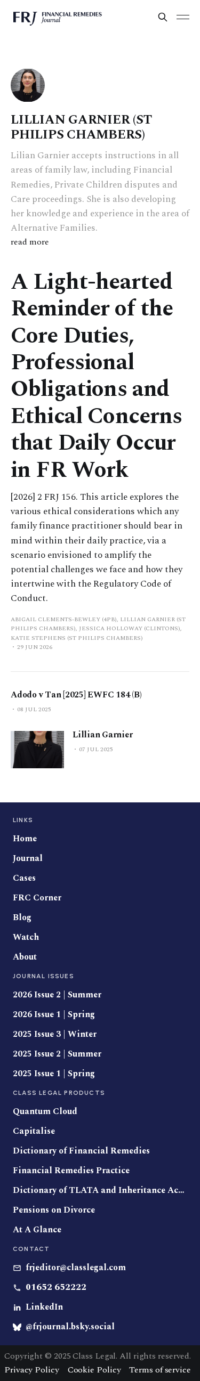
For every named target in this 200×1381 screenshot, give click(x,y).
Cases (24, 878)
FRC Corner (37, 898)
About (25, 957)
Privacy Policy (31, 1369)
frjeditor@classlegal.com (76, 1267)
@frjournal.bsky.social (70, 1327)
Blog (22, 917)
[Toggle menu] (183, 17)
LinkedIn (44, 1307)
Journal (28, 858)
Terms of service (159, 1369)
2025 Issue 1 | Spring (54, 1073)
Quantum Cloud (45, 1111)
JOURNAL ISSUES (43, 976)
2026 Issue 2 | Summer (57, 995)
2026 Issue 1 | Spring (54, 1014)
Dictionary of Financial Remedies (81, 1151)
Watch (26, 937)
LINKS (23, 820)
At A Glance (37, 1230)
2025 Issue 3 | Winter (55, 1034)
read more (30, 241)
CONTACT (31, 1249)
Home (25, 838)
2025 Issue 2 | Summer (57, 1054)
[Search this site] (163, 17)
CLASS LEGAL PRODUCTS (59, 1092)
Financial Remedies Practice (71, 1170)
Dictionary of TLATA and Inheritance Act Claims (100, 1190)
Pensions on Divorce (54, 1210)
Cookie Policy (94, 1369)
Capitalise (34, 1131)
